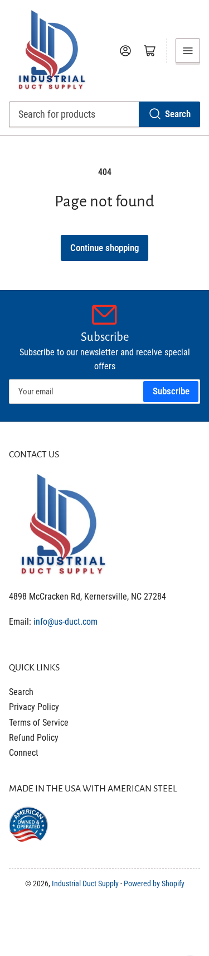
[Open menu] (188, 50)
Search (178, 114)
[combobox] (105, 114)
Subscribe (171, 391)
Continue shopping (104, 248)
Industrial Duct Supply (85, 883)
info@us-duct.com (65, 621)
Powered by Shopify (154, 883)
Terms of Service (39, 722)
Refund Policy (34, 737)
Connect (23, 752)
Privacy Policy (34, 707)
